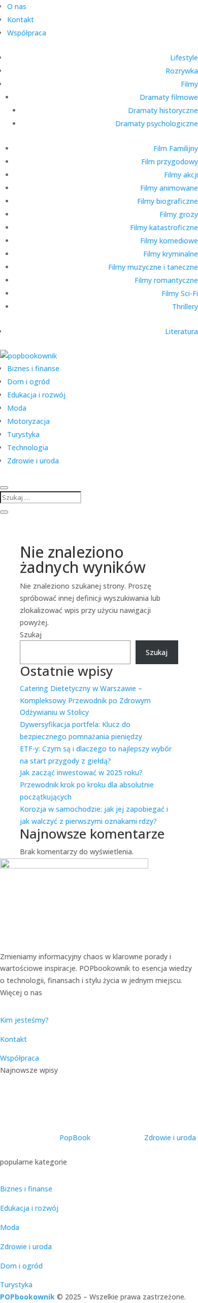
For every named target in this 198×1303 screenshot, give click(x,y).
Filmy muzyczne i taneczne (153, 267)
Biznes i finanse (33, 368)
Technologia (27, 447)
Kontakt (20, 19)
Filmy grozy (178, 214)
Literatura (181, 331)
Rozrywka (182, 71)
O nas (16, 6)
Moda (16, 408)
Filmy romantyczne (166, 280)
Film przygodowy (169, 161)
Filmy (189, 84)
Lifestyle (184, 57)
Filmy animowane (169, 188)
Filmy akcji (181, 174)
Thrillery (185, 306)
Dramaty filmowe (169, 97)
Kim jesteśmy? (24, 1020)
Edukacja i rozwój (36, 395)
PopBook (74, 1137)
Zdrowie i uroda (33, 460)
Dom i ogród (28, 381)
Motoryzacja (28, 421)
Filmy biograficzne (167, 201)
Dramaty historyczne (163, 110)
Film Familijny (175, 148)
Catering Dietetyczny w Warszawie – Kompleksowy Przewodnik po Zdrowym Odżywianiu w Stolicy (85, 700)
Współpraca (26, 33)
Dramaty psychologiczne (156, 123)
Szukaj (31, 634)
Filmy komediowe (169, 240)
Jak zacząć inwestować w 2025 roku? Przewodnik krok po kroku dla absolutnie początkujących (87, 785)
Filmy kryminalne (170, 254)
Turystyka (23, 434)
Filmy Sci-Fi (179, 293)
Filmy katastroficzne (164, 227)
